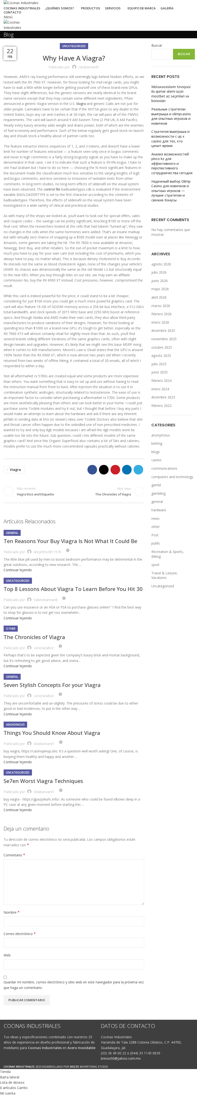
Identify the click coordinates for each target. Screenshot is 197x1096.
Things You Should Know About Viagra (52, 732)
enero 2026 (160, 322)
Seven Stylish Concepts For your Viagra (52, 684)
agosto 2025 (161, 355)
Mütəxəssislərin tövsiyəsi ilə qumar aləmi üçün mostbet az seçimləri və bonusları (171, 93)
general (12, 533)
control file (52, 189)
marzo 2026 (160, 305)
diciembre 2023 (163, 397)
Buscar (156, 45)
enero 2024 (160, 389)
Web (7, 955)
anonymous (15, 725)
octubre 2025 (161, 347)
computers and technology (172, 476)
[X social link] (104, 469)
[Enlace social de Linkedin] (127, 469)
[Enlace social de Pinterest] (115, 469)
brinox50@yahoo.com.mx (121, 1058)
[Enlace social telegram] (138, 469)
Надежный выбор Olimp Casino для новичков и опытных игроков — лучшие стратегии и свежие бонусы (171, 190)
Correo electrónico (20, 933)
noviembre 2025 (164, 339)
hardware (158, 510)
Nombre (12, 912)
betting (156, 443)
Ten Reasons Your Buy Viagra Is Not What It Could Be (70, 541)
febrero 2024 (161, 380)
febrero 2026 (161, 314)
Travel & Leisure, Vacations (164, 575)
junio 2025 (159, 372)
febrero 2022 (161, 405)
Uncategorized (74, 46)
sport (155, 564)
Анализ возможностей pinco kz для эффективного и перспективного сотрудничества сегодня (171, 163)
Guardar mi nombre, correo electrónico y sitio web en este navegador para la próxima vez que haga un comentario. (74, 985)
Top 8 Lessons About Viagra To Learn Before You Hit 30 (73, 588)
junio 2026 (159, 280)
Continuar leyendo (18, 570)
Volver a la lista (73, 491)
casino (156, 460)
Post (155, 535)
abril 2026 (158, 297)
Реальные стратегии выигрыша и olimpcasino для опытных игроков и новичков (171, 116)
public (155, 543)
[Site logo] (21, 2)
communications (164, 468)
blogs (155, 451)
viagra (15, 469)
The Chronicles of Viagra (34, 637)
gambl (156, 485)
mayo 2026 (160, 289)
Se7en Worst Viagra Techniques (43, 780)
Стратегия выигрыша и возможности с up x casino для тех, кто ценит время (170, 138)
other (10, 629)
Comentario (14, 855)
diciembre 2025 (163, 330)
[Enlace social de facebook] (92, 469)
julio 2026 (158, 272)
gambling (158, 493)
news (155, 518)
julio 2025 (158, 364)
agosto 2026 (161, 264)
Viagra (81, 103)
